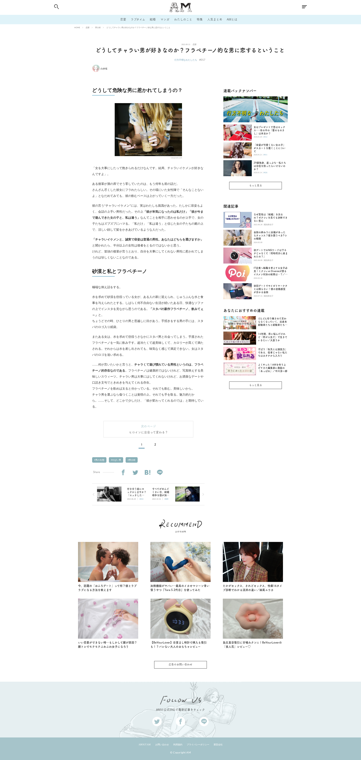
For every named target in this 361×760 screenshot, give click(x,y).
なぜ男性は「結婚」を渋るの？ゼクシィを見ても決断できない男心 (270, 217)
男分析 (98, 27)
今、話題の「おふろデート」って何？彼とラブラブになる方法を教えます (107, 588)
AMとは (232, 19)
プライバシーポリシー (198, 744)
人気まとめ (214, 19)
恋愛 (123, 19)
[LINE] (159, 472)
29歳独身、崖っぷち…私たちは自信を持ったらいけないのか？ (270, 166)
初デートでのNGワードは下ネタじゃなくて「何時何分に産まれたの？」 (271, 253)
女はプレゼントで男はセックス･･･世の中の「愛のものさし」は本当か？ (269, 130)
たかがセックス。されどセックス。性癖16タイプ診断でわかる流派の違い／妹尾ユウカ (252, 588)
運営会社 (218, 744)
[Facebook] (123, 472)
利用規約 (177, 744)
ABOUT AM (145, 744)
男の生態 (99, 460)
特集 (200, 19)
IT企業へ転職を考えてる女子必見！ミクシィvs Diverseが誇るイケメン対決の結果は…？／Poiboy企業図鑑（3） (270, 271)
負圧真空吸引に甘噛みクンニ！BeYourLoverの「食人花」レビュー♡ (252, 644)
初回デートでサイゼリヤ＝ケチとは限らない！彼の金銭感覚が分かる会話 (270, 289)
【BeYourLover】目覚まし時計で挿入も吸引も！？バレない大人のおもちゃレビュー (178, 644)
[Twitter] (135, 472)
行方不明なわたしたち (185, 59)
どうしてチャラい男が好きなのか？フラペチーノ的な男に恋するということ (138, 27)
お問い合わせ (162, 744)
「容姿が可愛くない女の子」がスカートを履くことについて (269, 148)
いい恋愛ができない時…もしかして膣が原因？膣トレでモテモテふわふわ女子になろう (107, 644)
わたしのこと (183, 19)
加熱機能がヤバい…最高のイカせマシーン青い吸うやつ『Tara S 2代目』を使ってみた (179, 588)
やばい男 (116, 460)
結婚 (153, 19)
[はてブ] (147, 472)
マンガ (164, 19)
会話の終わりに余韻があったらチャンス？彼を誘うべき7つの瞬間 (270, 235)
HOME (77, 27)
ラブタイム (138, 19)
